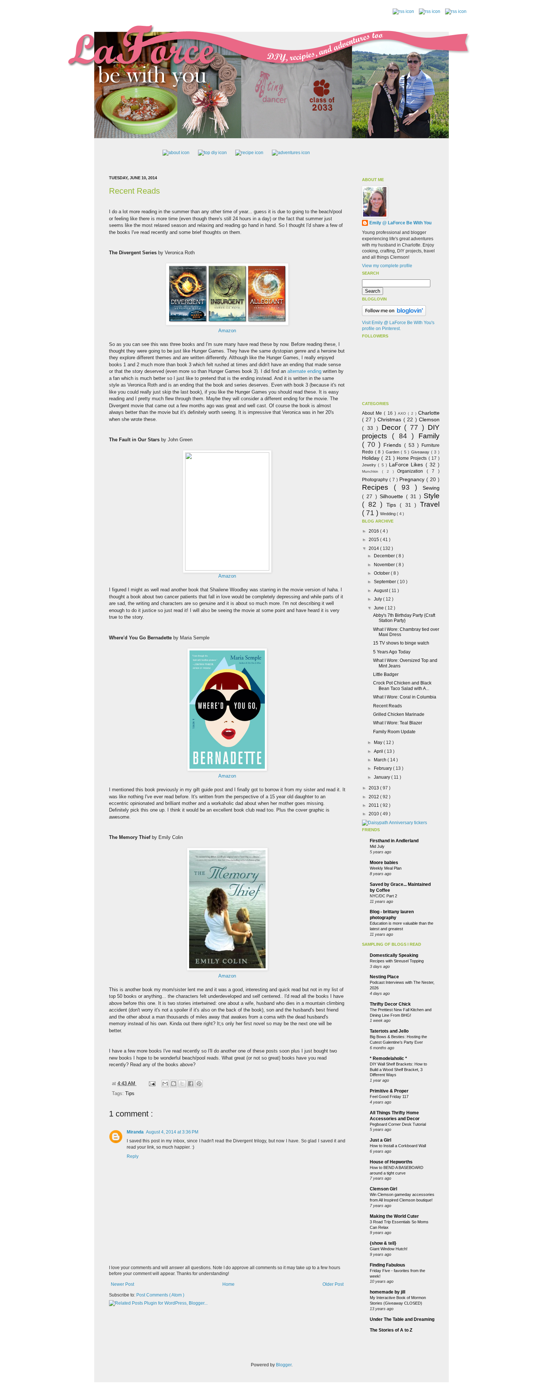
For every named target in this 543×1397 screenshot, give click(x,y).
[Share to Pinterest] (199, 1083)
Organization (412, 471)
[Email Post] (151, 1083)
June (379, 608)
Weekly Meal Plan (386, 868)
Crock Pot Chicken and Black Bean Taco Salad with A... (402, 685)
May (378, 742)
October (382, 573)
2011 (374, 805)
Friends (393, 445)
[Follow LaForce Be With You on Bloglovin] (394, 314)
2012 (374, 796)
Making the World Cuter (394, 1216)
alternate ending (304, 371)
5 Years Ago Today (391, 652)
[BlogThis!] (173, 1083)
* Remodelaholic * (388, 1058)
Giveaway (421, 452)
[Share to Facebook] (190, 1083)
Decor (393, 427)
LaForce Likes (407, 465)
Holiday (371, 458)
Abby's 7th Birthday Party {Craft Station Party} (404, 618)
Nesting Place (384, 976)
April (379, 751)
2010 (374, 813)
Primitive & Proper (389, 1091)
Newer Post (122, 1284)
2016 (374, 531)
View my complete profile (387, 265)
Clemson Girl (383, 1189)
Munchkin (372, 471)
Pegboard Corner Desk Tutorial (398, 1124)
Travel (430, 504)
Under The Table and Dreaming (402, 1319)
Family (429, 436)
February (383, 768)
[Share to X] (182, 1083)
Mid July (377, 846)
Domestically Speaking (394, 955)
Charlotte (429, 413)
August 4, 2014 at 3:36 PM (172, 1132)
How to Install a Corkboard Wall (398, 1145)
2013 (374, 788)
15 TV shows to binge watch (401, 643)
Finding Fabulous (387, 1265)
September (385, 581)
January (382, 777)
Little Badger (386, 674)
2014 (374, 548)
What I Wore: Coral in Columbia (404, 697)
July (378, 599)
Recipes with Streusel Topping (397, 961)
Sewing (431, 488)
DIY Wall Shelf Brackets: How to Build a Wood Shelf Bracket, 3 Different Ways (398, 1069)
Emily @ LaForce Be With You (400, 222)
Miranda (135, 1132)
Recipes (378, 487)
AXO (403, 413)
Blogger (283, 1364)
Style (432, 496)
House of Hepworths (391, 1162)
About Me (373, 413)
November (385, 564)
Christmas (390, 419)
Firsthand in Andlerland (394, 840)
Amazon (227, 330)
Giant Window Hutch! (388, 1249)
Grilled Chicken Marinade (398, 714)
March (380, 759)
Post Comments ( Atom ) (160, 1295)
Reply (133, 1156)
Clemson (429, 419)
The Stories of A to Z (391, 1330)
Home (228, 1284)
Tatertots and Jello (389, 1031)
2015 (374, 539)
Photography (375, 479)
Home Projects (412, 458)
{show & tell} (383, 1243)
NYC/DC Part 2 (383, 896)
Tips (129, 1093)
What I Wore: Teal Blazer (397, 722)
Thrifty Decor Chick (390, 1004)
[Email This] (165, 1083)
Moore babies (384, 862)
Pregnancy (412, 479)
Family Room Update (394, 731)
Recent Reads (134, 191)
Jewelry (370, 465)
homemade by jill (387, 1292)
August (381, 590)
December (385, 555)
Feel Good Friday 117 (389, 1096)
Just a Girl (380, 1140)
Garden (393, 452)
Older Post (333, 1284)
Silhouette (393, 496)
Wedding (388, 513)
